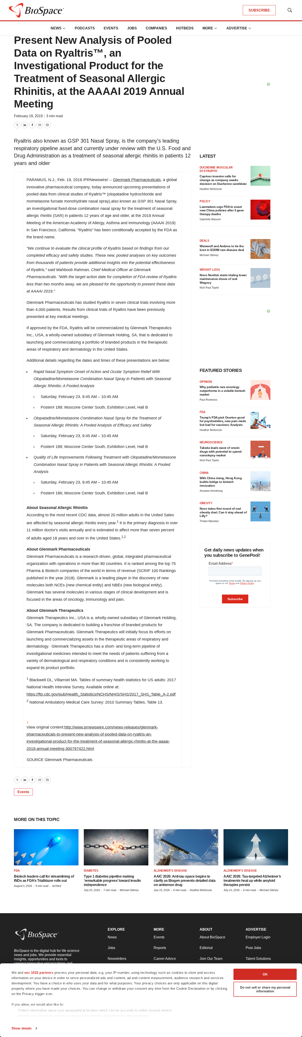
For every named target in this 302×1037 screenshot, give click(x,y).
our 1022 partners (39, 972)
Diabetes (91, 870)
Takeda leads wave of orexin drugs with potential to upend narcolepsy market (221, 451)
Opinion (206, 381)
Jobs (132, 28)
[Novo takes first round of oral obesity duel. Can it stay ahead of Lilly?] (260, 511)
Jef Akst (56, 886)
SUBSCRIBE (259, 10)
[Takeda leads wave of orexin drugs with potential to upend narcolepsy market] (260, 451)
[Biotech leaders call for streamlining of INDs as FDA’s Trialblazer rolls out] (46, 847)
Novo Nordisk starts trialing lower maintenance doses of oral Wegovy (223, 278)
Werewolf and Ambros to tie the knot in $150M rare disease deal (222, 248)
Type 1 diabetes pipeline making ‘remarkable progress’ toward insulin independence (112, 880)
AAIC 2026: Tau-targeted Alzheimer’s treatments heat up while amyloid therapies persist (252, 880)
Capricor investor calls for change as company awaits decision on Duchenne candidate (223, 180)
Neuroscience (211, 442)
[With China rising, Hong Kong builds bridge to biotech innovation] (260, 481)
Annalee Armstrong (211, 490)
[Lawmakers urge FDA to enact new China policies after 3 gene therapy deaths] (260, 210)
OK (265, 974)
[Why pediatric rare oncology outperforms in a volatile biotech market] (260, 390)
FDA (202, 412)
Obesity (206, 503)
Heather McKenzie (211, 189)
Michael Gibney (209, 255)
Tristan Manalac (209, 521)
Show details (21, 1028)
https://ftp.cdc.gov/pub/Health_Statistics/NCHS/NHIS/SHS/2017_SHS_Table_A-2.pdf (101, 694)
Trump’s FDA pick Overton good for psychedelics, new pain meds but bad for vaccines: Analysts (223, 421)
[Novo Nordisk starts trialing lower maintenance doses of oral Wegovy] (260, 278)
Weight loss (210, 269)
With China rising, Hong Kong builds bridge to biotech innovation (221, 481)
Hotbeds (185, 28)
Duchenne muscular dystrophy (216, 169)
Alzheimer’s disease (170, 870)
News (56, 28)
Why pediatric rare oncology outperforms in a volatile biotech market (222, 390)
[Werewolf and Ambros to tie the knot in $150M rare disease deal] (260, 249)
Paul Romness (208, 399)
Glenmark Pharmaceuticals (137, 180)
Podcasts (85, 28)
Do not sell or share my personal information (265, 989)
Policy (205, 201)
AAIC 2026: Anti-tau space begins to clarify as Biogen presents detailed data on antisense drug (184, 880)
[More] (64, 28)
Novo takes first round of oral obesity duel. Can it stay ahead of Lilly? (223, 512)
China (204, 472)
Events (111, 28)
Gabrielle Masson (210, 219)
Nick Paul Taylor (209, 287)
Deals (204, 240)
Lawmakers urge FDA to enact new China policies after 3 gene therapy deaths (222, 210)
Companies (156, 28)
